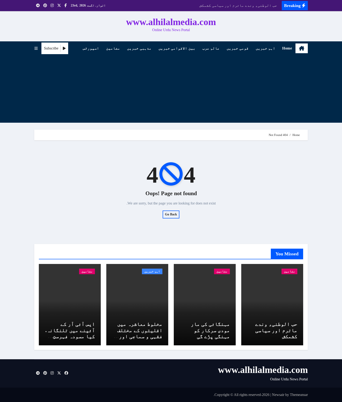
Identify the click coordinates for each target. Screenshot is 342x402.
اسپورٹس (91, 48)
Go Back (171, 214)
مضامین (113, 48)
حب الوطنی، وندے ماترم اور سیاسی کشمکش (276, 330)
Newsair (278, 395)
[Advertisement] (170, 90)
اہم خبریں (265, 48)
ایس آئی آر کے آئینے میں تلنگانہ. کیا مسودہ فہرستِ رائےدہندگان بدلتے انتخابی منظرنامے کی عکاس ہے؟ (70, 339)
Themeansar (299, 395)
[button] (36, 48)
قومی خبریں (238, 48)
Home (287, 48)
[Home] (301, 48)
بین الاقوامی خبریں (176, 48)
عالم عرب (211, 48)
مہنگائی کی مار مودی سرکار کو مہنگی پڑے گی (210, 330)
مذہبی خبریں (139, 48)
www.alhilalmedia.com (171, 22)
